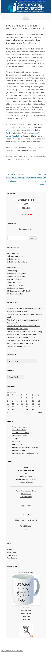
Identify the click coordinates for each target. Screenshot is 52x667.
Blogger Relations (26, 505)
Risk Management (39, 156)
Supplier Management (18, 273)
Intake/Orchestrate (17, 288)
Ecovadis (33, 133)
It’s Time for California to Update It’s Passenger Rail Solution (16, 177)
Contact (26, 514)
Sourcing (13, 271)
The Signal (15, 438)
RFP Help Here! (26, 494)
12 (8, 404)
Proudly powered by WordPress (12, 651)
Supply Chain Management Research (25, 447)
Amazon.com (26, 610)
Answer (26, 529)
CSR (25, 156)
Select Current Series (15, 256)
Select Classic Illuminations (17, 262)
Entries (11, 552)
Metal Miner (16, 441)
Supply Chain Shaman (20, 450)
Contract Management (18, 276)
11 (39, 401)
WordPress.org (12, 558)
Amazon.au (26, 619)
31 (33, 409)
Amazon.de (26, 616)
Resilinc (9, 133)
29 (22, 409)
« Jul (8, 412)
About (26, 467)
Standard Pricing (26, 497)
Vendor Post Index (13, 136)
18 (39, 404)
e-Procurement (15, 282)
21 (17, 406)
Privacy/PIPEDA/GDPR (26, 470)
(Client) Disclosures (26, 482)
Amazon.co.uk (26, 613)
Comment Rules (26, 476)
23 (27, 406)
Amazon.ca (26, 607)
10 (33, 401)
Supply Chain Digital (19, 430)
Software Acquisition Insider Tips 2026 (21, 337)
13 (13, 404)
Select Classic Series (14, 259)
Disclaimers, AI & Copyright (26, 479)
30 (27, 409)
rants (30, 156)
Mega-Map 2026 (13, 253)
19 (8, 406)
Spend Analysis (16, 279)
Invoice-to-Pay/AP (16, 285)
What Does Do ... (26, 491)
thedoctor (25, 159)
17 (33, 404)
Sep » (40, 412)
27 (13, 409)
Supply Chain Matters (19, 436)
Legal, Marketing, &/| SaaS (20, 291)
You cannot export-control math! (19, 346)
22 (22, 406)
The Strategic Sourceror (20, 433)
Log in (9, 549)
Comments (13, 555)
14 (17, 404)
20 (13, 406)
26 (8, 409)
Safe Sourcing (17, 444)
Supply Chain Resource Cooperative (25, 453)
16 (27, 404)
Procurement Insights (19, 427)
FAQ (26, 473)
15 (22, 404)
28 (17, 409)
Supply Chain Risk (16, 294)
